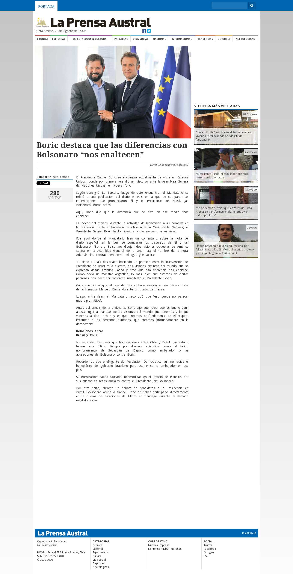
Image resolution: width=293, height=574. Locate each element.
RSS (206, 556)
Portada (46, 6)
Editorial (58, 38)
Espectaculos (101, 552)
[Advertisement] (112, 419)
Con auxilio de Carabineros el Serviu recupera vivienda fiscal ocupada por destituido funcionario (224, 135)
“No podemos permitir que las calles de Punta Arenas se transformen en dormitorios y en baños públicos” (224, 211)
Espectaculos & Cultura (90, 38)
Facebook (210, 549)
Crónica (42, 38)
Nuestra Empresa (158, 545)
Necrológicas (245, 38)
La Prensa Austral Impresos (164, 549)
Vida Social (140, 38)
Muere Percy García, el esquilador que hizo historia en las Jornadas (222, 175)
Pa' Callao (121, 38)
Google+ (209, 552)
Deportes (224, 38)
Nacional (159, 38)
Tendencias (205, 38)
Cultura (97, 556)
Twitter (208, 545)
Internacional (181, 38)
